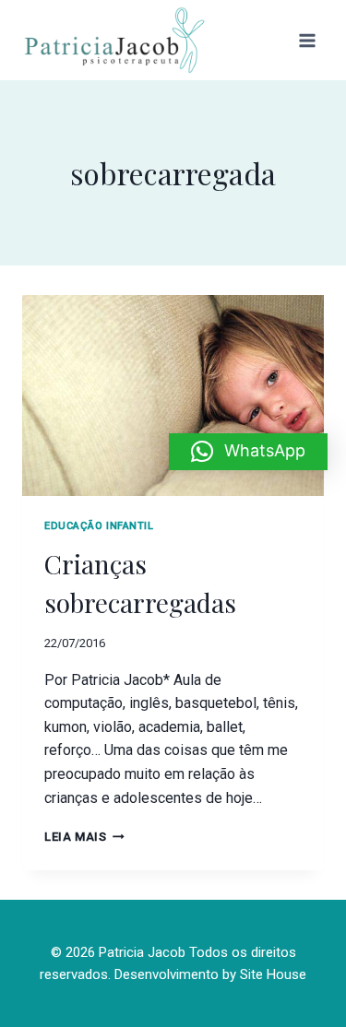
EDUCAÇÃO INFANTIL (99, 526)
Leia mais (84, 837)
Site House (273, 974)
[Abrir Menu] (307, 40)
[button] (248, 451)
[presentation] (173, 395)
